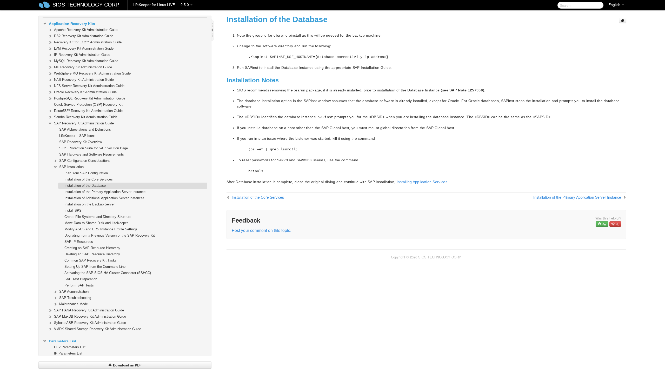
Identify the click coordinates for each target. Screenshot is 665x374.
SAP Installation (71, 167)
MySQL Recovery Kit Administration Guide (86, 61)
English (614, 5)
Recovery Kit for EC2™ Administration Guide (88, 42)
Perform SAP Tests (79, 285)
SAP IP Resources (78, 242)
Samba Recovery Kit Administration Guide (85, 117)
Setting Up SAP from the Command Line (94, 267)
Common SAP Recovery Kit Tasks (90, 260)
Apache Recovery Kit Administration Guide (86, 30)
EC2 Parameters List (69, 347)
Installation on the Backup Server (89, 204)
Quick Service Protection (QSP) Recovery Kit (88, 104)
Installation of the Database (85, 186)
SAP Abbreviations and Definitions (85, 129)
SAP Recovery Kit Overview (80, 142)
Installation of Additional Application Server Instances (104, 198)
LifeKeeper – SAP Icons (77, 136)
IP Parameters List (68, 353)
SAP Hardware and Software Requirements (91, 154)
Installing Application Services (422, 182)
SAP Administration (74, 291)
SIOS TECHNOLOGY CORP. (86, 5)
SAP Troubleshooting (75, 298)
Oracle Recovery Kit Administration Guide (85, 92)
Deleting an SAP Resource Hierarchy (92, 254)
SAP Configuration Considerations (84, 161)
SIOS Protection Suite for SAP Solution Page (93, 148)
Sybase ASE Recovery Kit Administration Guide (90, 323)
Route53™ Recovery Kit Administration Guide (88, 111)
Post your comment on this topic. (261, 230)
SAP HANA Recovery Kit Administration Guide (89, 310)
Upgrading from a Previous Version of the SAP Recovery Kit (109, 235)
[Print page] (622, 20)
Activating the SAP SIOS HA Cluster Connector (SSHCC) (107, 273)
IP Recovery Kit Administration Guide (82, 55)
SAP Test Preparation (80, 279)
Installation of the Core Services (88, 179)
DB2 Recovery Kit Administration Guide (83, 36)
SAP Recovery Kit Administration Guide (84, 123)
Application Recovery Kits (72, 24)
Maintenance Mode (73, 304)
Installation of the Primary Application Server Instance (104, 192)
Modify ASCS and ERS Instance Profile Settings (100, 229)
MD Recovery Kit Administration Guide (83, 67)
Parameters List (62, 341)
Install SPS (73, 210)
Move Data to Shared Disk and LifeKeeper (96, 223)
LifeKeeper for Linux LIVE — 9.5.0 (161, 5)
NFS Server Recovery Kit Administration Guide (89, 86)
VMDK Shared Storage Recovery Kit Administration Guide (97, 329)
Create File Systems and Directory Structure (97, 217)
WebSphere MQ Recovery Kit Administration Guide (92, 73)
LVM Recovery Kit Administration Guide (84, 48)
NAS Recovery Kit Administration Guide (84, 80)
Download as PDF (127, 365)
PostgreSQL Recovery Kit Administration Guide (89, 98)
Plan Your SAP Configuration (86, 173)
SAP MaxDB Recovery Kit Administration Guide (90, 316)
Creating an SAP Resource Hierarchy (92, 248)
